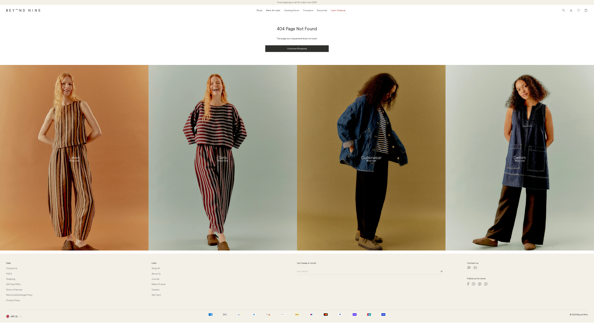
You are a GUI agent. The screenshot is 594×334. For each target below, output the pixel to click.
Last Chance (338, 10)
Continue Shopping (297, 48)
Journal (155, 279)
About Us (156, 273)
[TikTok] (486, 284)
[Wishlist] (578, 10)
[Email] (475, 268)
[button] (564, 10)
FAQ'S (9, 273)
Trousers (308, 10)
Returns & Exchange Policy (19, 295)
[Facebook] (468, 283)
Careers (155, 289)
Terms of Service (14, 289)
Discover (322, 10)
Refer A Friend (158, 284)
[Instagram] (473, 284)
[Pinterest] (480, 284)
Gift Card (156, 295)
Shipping (10, 279)
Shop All (156, 268)
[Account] (571, 10)
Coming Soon (291, 10)
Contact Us (11, 268)
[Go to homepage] (23, 10)
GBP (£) (14, 316)
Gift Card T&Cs (13, 284)
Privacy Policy (13, 300)
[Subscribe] (441, 271)
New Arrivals (273, 10)
